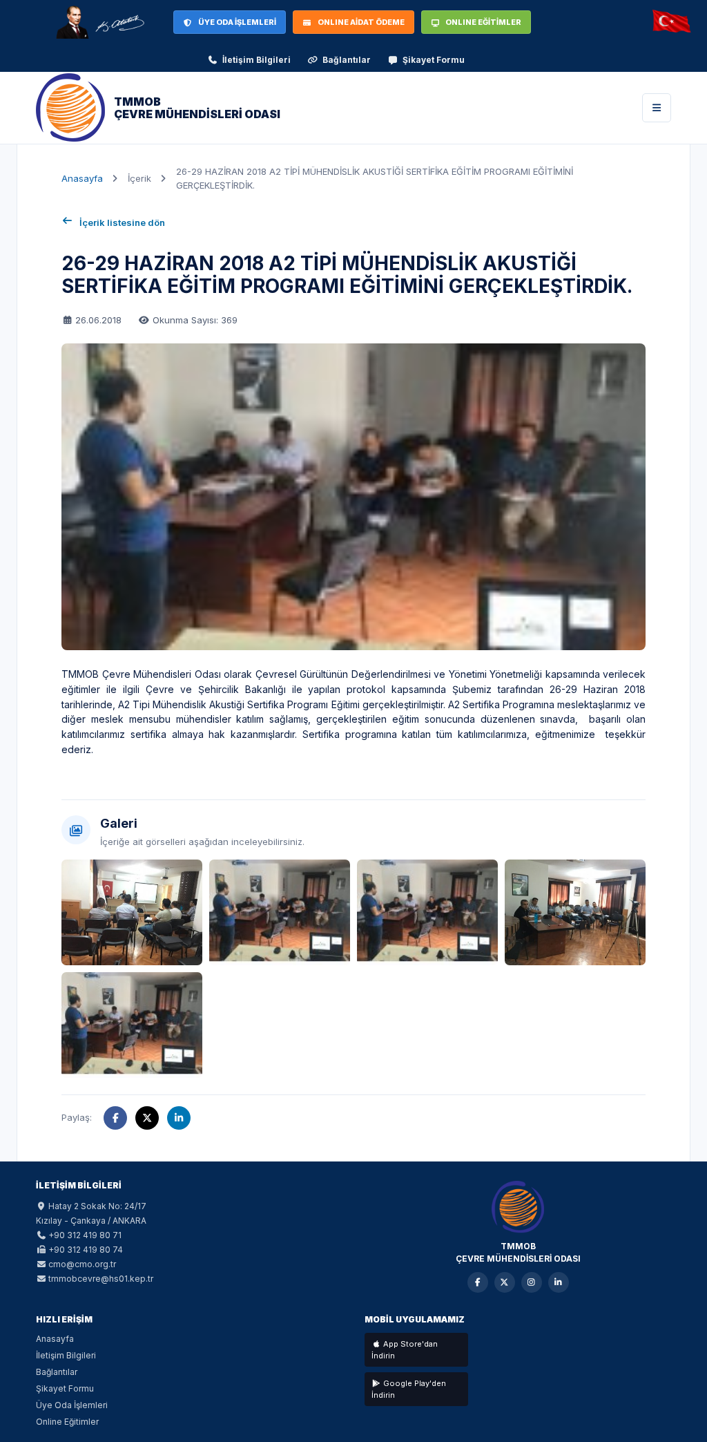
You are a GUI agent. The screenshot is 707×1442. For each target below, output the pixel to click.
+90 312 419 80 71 (85, 1235)
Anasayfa (82, 178)
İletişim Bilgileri (256, 60)
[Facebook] (477, 1282)
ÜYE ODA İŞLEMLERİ (237, 22)
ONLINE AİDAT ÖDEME (361, 22)
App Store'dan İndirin (404, 1349)
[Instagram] (531, 1282)
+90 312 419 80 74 (85, 1249)
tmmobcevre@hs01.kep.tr (100, 1278)
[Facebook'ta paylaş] (115, 1118)
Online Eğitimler (67, 1421)
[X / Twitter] (504, 1282)
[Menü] (656, 107)
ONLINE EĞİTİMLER (483, 22)
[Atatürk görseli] (99, 22)
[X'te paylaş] (147, 1118)
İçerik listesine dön (122, 222)
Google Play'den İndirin (408, 1389)
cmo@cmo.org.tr (82, 1264)
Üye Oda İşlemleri (72, 1405)
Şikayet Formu (434, 60)
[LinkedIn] (558, 1282)
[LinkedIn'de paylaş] (179, 1118)
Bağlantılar (346, 60)
